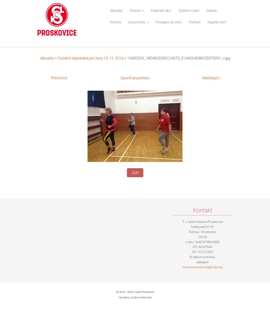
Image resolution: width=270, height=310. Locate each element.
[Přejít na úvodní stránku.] (67, 21)
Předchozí (59, 78)
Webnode (145, 297)
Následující (211, 78)
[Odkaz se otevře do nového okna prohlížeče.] (135, 126)
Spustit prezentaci (135, 78)
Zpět (135, 173)
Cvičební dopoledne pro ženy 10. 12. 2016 (90, 58)
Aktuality (47, 58)
